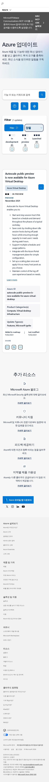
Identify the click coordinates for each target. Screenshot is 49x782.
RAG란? (5, 722)
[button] (15, 106)
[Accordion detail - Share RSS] (14, 347)
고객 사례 (6, 554)
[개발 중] (12, 149)
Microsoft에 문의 (9, 745)
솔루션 (5, 601)
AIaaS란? (6, 709)
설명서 (5, 653)
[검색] (42, 94)
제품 (4, 566)
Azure (5, 9)
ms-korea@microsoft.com (33, 764)
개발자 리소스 (8, 661)
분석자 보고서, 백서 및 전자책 (13, 675)
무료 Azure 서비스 (9, 575)
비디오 (5, 679)
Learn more (12, 279)
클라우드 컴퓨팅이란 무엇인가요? (14, 692)
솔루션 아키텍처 (8, 610)
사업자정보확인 (29, 767)
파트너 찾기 (7, 640)
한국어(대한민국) (13, 730)
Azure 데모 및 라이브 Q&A (12, 619)
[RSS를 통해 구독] (24, 106)
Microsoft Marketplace (11, 636)
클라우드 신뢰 (8, 545)
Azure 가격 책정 (8, 571)
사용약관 (6, 749)
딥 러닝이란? (7, 705)
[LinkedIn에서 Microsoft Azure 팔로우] (17, 506)
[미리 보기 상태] (25, 149)
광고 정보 (19, 749)
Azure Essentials (9, 549)
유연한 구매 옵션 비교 (10, 580)
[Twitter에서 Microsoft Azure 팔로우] (7, 506)
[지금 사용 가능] (37, 145)
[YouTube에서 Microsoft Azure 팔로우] (23, 506)
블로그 (5, 657)
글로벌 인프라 (8, 536)
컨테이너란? (7, 718)
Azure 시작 (7, 532)
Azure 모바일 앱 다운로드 (20, 499)
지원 (4, 614)
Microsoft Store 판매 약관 (27, 774)
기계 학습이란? (8, 700)
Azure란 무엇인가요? (10, 527)
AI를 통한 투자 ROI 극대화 (12, 588)
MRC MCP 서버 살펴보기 (38, 23)
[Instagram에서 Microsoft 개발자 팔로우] (12, 506)
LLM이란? (6, 714)
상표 (12, 749)
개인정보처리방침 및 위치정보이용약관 (30, 745)
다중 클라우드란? (9, 696)
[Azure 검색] (2, 3)
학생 (4, 666)
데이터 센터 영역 (9, 541)
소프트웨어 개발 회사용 (11, 631)
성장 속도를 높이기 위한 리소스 (13, 605)
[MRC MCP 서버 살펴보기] (34, 106)
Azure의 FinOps (8, 584)
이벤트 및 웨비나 (9, 670)
